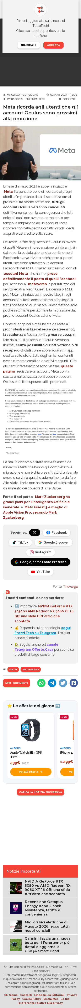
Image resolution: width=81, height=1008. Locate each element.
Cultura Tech (35, 99)
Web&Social (15, 99)
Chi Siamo (11, 995)
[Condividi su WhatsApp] (41, 683)
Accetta (53, 45)
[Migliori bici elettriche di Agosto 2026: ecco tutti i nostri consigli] (16, 926)
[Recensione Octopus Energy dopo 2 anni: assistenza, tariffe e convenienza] (16, 908)
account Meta (16, 273)
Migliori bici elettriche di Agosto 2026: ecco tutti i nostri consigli (47, 926)
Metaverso (30, 669)
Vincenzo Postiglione (22, 94)
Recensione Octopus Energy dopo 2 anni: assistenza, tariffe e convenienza (44, 908)
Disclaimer (50, 998)
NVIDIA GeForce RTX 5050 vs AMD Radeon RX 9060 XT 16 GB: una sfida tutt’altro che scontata (48, 887)
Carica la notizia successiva (40, 792)
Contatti (26, 995)
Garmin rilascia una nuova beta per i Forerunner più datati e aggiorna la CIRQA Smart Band (47, 944)
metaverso (37, 284)
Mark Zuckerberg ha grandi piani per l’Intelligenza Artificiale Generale (36, 502)
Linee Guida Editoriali (49, 995)
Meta (8, 191)
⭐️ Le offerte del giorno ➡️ (33, 705)
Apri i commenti (16, 683)
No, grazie (28, 45)
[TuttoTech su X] (34, 532)
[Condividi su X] (63, 683)
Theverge (70, 587)
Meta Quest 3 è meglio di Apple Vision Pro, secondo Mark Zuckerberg (35, 512)
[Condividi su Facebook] (74, 683)
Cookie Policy (31, 998)
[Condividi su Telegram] (52, 683)
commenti (69, 99)
